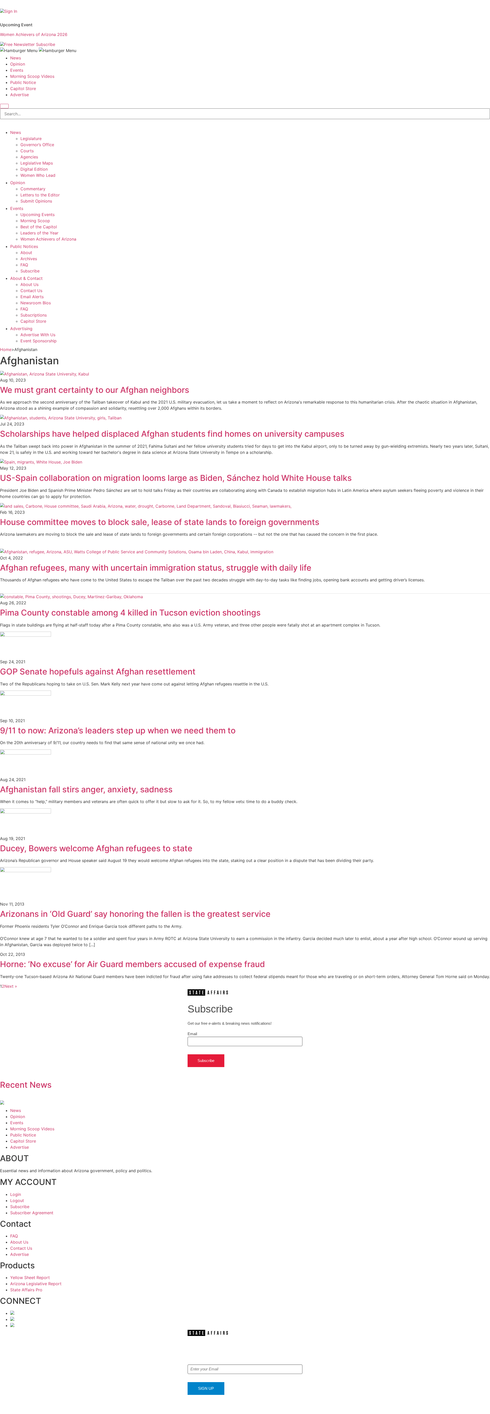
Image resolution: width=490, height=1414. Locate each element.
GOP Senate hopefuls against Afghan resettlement (97, 672)
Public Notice (23, 82)
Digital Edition (34, 169)
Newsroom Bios (35, 302)
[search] (4, 106)
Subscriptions (33, 315)
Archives (28, 258)
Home (5, 349)
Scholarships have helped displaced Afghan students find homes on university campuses (172, 434)
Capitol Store (23, 88)
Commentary (32, 188)
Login (15, 1194)
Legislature (31, 138)
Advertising (21, 328)
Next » (10, 986)
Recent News (26, 1085)
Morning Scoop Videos (32, 76)
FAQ (24, 264)
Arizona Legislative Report (36, 1283)
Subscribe (45, 44)
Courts (27, 150)
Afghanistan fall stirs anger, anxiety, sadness (86, 789)
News (15, 57)
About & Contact (26, 278)
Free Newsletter (19, 44)
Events (16, 70)
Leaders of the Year (39, 232)
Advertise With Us (37, 334)
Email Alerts (32, 296)
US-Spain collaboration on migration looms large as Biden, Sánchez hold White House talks (176, 478)
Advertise (19, 94)
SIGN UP (206, 1388)
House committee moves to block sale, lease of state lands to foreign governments (159, 522)
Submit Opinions (36, 201)
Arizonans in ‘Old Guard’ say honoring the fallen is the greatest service (135, 914)
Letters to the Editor (40, 194)
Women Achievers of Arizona (48, 239)
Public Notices (24, 246)
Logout (17, 1200)
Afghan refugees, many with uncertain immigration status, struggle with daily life (155, 568)
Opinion (17, 64)
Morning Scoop (35, 220)
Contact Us (31, 290)
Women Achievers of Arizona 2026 (33, 34)
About (26, 252)
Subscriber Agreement (31, 1212)
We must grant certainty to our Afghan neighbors (95, 390)
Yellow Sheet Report (30, 1277)
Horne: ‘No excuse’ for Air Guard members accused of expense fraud (132, 964)
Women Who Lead (37, 175)
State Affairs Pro (26, 1289)
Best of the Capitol (38, 226)
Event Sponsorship (38, 340)
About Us (29, 284)
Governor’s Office (37, 144)
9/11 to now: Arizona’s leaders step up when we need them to (118, 730)
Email (192, 1034)
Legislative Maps (36, 163)
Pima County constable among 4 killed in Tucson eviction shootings (130, 613)
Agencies (29, 156)
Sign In (10, 11)
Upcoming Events (37, 214)
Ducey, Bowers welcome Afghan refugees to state (96, 848)
